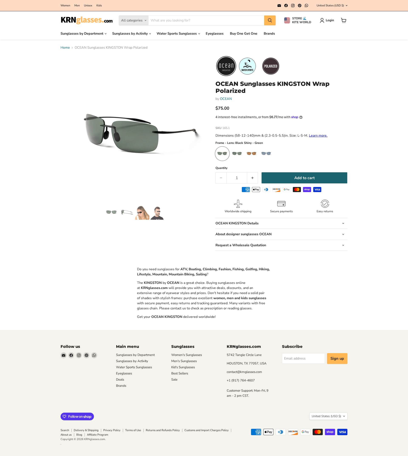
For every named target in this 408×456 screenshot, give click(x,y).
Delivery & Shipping (86, 430)
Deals (120, 379)
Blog (79, 435)
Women (65, 5)
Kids (99, 5)
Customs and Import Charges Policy (206, 430)
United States (330, 5)
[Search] (270, 20)
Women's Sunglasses (186, 355)
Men (77, 5)
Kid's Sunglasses (183, 367)
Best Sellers (179, 373)
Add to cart (304, 177)
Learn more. (318, 135)
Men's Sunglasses (184, 361)
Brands (269, 33)
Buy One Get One (243, 33)
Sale (174, 379)
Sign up (337, 358)
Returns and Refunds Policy (163, 430)
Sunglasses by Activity (130, 33)
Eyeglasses (215, 33)
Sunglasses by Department (82, 33)
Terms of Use (133, 430)
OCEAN (226, 98)
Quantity (221, 168)
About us (66, 435)
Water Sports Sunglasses (177, 33)
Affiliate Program (97, 435)
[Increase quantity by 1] (252, 178)
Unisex (88, 5)
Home (65, 48)
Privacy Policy (111, 430)
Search (65, 430)
